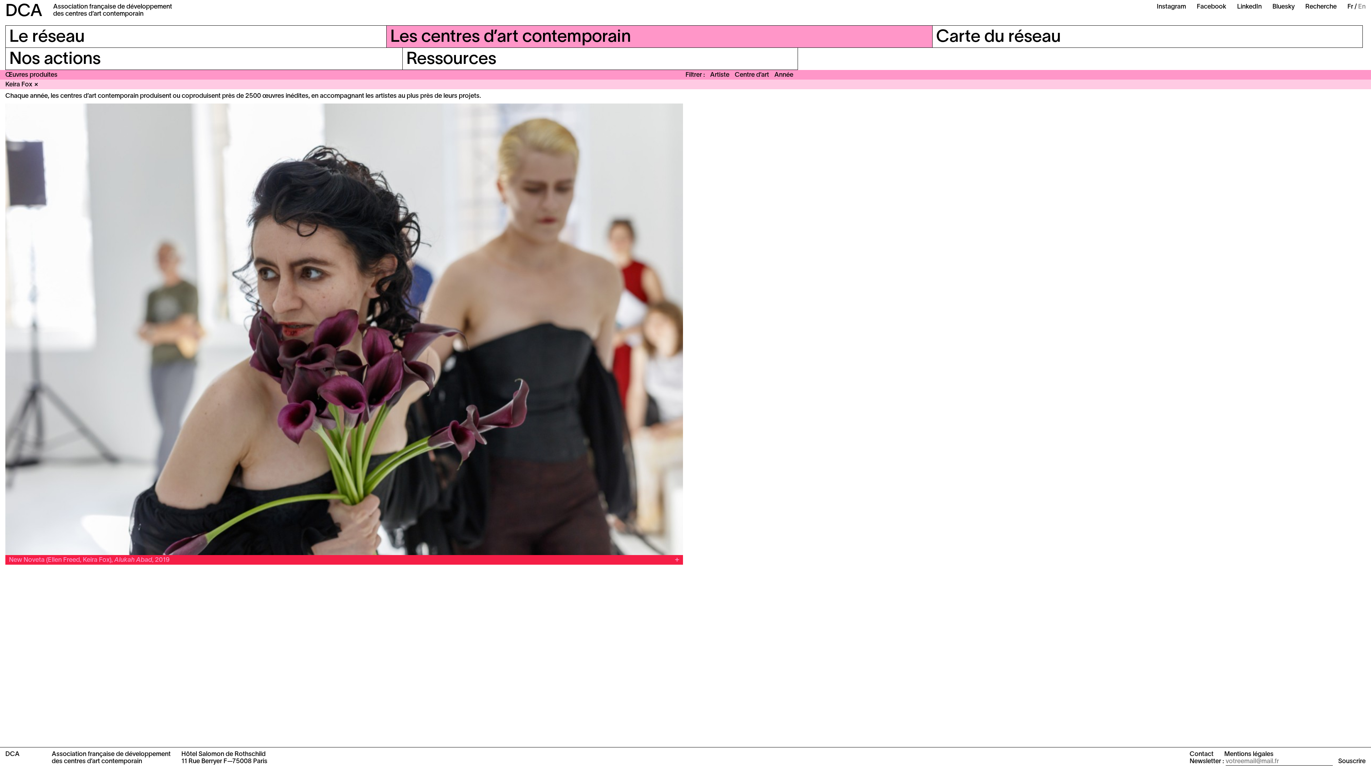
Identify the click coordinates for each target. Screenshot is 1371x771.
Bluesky (1283, 7)
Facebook (1211, 7)
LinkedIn (1249, 7)
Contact (1202, 754)
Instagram (1171, 7)
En (1362, 7)
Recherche (1321, 7)
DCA (23, 12)
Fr (1350, 7)
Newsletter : (1207, 762)
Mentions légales (1249, 754)
